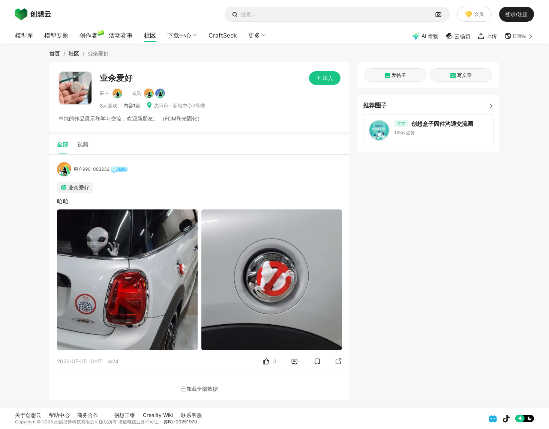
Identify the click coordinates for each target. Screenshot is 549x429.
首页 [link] (55, 53)
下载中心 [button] (179, 35)
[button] (519, 36)
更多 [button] (254, 35)
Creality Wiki (158, 415)
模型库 (24, 35)
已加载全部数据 (199, 388)
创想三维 (124, 415)
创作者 (89, 35)
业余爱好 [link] (98, 53)
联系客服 (191, 415)
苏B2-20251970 (180, 421)
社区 (150, 35)
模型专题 (56, 35)
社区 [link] (74, 53)
